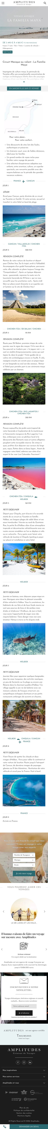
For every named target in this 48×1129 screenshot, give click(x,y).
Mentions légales (24, 1116)
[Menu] (3, 3)
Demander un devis (29, 1127)
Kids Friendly (7, 52)
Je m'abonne (24, 1013)
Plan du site (24, 1108)
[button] (4, 1126)
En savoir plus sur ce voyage (24, 88)
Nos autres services (11, 1077)
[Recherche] (45, 3)
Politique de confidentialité (24, 1110)
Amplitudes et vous (11, 1083)
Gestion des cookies (24, 1113)
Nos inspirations (10, 1070)
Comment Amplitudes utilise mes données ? (24, 1017)
